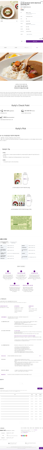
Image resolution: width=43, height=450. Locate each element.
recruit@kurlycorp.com (25, 432)
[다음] (22, 384)
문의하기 (40, 388)
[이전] (20, 384)
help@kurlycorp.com (5, 439)
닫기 (39, 317)
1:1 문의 (16, 391)
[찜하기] (17, 21)
